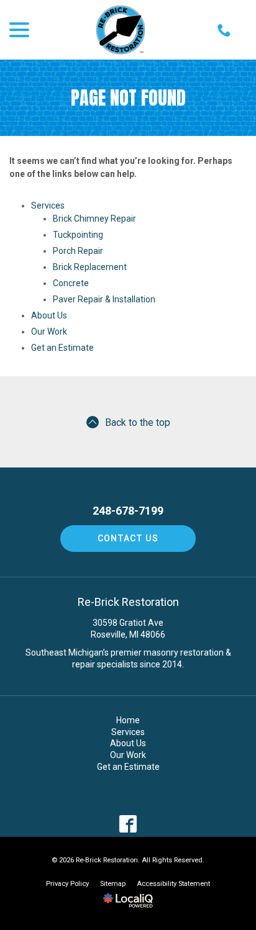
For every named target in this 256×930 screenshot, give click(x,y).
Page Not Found (128, 98)
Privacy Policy (67, 884)
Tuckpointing (78, 235)
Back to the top (137, 422)
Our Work (49, 331)
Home (128, 720)
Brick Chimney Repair (94, 218)
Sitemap (113, 884)
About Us (49, 315)
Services (48, 205)
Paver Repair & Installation (104, 299)
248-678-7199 (128, 511)
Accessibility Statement (173, 884)
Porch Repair (78, 251)
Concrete (71, 283)
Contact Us (128, 538)
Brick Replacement (90, 267)
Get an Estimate (62, 348)
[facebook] (128, 823)
